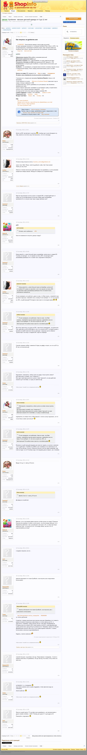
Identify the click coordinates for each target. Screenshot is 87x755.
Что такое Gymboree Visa (24, 105)
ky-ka (17, 186)
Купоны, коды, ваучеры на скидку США (33, 112)
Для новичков (39, 11)
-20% (35, 231)
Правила (30, 11)
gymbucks (24, 28)
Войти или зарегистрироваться (40, 1)
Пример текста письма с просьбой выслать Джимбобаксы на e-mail (35, 102)
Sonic (72, 75)
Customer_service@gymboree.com (41, 161)
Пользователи (21, 11)
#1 (58, 120)
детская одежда (47, 28)
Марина (21, 186)
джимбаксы (54, 28)
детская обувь (39, 28)
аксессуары (31, 28)
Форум (13, 11)
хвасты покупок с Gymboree (38, 109)
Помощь (47, 11)
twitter (36, 94)
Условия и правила (57, 749)
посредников (51, 73)
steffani (4, 170)
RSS (84, 749)
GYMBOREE (21, 44)
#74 (58, 541)
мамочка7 (5, 204)
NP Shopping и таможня (72, 57)
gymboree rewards (16, 28)
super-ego (22, 647)
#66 (58, 305)
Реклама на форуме (73, 51)
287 (12, 237)
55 (29, 32)
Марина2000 (6, 587)
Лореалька (18, 122)
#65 (58, 274)
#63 (58, 215)
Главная (6, 11)
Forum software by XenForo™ (13, 751)
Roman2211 (74, 83)
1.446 (12, 144)
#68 (58, 365)
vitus (72, 66)
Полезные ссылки (74, 38)
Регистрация (73, 18)
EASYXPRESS (74, 70)
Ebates (30, 95)
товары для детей (7, 29)
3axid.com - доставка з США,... (74, 73)
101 (12, 386)
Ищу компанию (45, 114)
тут (42, 89)
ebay (39, 73)
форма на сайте (46, 92)
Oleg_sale (73, 58)
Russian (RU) (5, 749)
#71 (58, 453)
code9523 (73, 79)
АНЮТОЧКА (24, 122)
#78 (58, 675)
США (10, 21)
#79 (58, 703)
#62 (58, 183)
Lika (26, 647)
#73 (58, 512)
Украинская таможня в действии (74, 81)
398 (12, 51)
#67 (58, 336)
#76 (58, 597)
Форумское (66, 38)
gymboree (8, 28)
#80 (58, 730)
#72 (58, 483)
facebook (30, 94)
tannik (24, 21)
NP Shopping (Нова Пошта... (73, 77)
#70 (58, 422)
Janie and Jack (28, 51)
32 (12, 590)
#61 (58, 152)
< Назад (11, 32)
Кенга (29, 122)
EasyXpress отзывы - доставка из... (75, 69)
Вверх (81, 749)
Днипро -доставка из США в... (74, 61)
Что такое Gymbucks (23, 100)
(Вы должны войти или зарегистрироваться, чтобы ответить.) (46, 735)
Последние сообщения (7, 13)
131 (12, 207)
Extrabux (39, 95)
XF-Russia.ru (8, 752)
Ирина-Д (5, 233)
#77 (58, 644)
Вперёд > (32, 32)
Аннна (4, 383)
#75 (58, 569)
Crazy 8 (19, 51)
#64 (58, 245)
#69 (58, 393)
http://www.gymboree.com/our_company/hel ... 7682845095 (32, 615)
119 (12, 562)
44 (12, 173)
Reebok (73, 62)
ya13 (4, 559)
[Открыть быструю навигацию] (60, 16)
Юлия (4, 141)
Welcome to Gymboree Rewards (40, 81)
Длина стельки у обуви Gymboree (26, 103)
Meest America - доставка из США (75, 65)
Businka (18, 647)
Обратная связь (66, 749)
